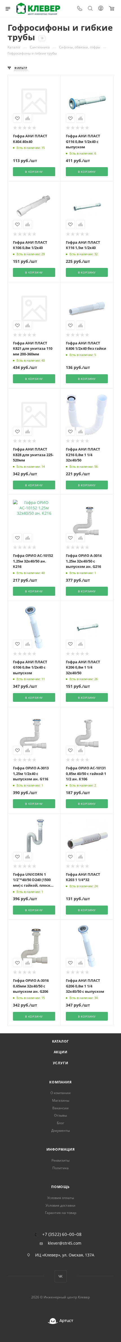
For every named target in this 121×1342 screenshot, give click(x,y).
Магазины (60, 1100)
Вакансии (60, 1108)
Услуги (60, 1063)
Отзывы (60, 1115)
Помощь (60, 1186)
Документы (60, 1130)
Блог (60, 1123)
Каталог (60, 1041)
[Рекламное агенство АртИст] (60, 1321)
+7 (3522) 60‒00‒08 (62, 1234)
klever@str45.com (64, 1243)
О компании (60, 1092)
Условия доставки (60, 1205)
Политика (60, 1168)
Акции (61, 1052)
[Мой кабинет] (100, 9)
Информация (60, 1149)
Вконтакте (61, 1276)
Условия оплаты (60, 1197)
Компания (60, 1082)
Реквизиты (60, 1160)
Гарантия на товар (60, 1212)
